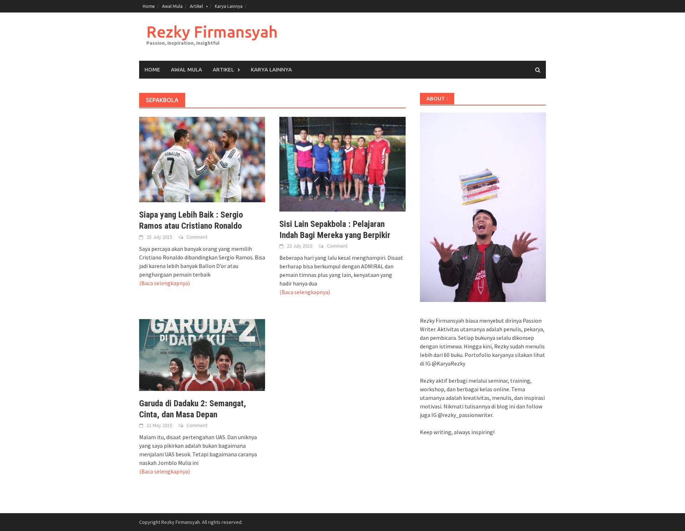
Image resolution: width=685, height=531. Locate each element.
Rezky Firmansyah (212, 31)
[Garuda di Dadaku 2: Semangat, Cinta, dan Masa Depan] (202, 354)
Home (149, 6)
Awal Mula (172, 6)
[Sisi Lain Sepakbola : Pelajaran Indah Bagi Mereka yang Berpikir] (342, 163)
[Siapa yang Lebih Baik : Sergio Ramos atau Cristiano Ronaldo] (202, 159)
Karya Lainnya (229, 6)
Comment (197, 237)
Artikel (196, 6)
